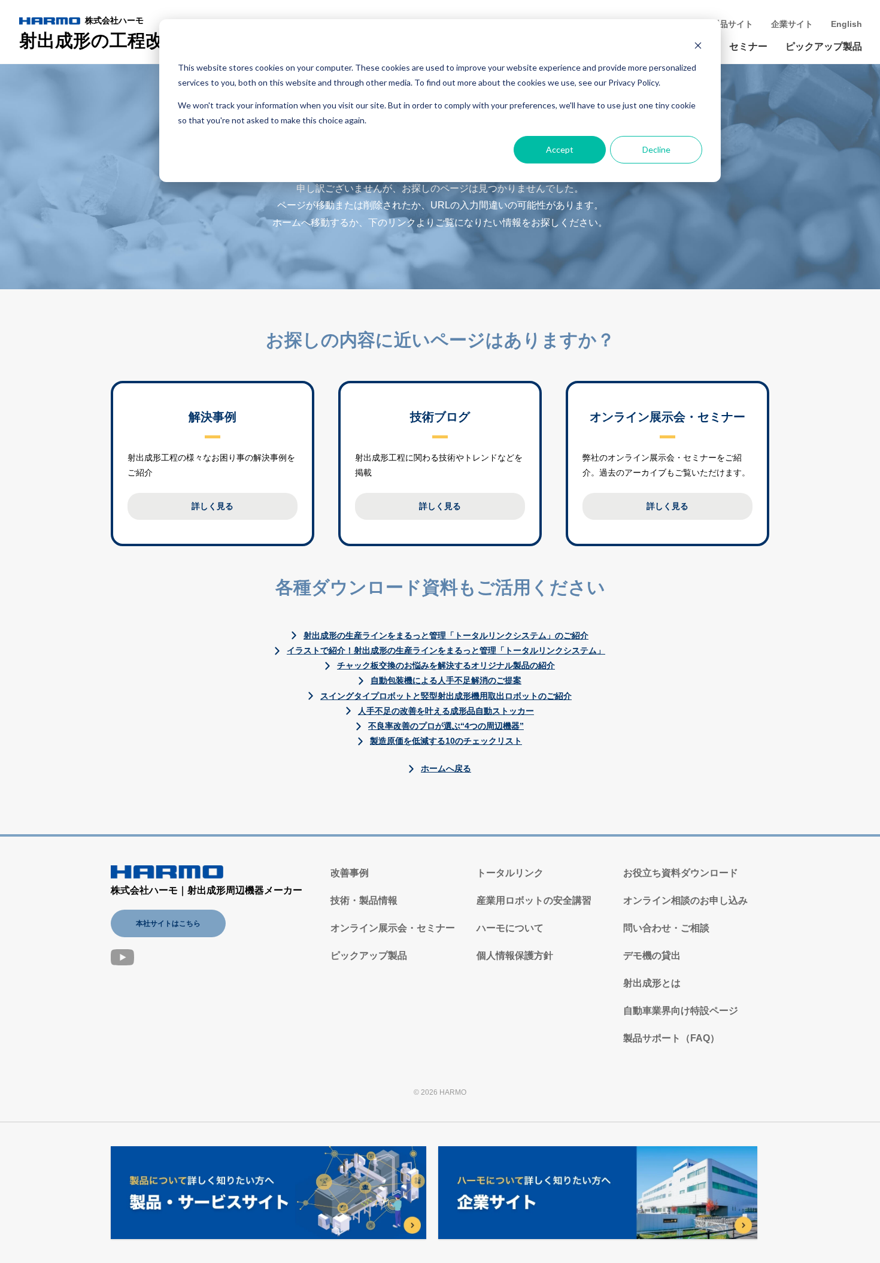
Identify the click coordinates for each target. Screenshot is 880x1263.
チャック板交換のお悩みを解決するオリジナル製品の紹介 (446, 665)
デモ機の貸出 (652, 955)
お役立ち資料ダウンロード (680, 873)
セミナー (748, 46)
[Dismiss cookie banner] (698, 45)
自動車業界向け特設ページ (680, 1010)
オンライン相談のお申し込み (685, 900)
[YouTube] (122, 957)
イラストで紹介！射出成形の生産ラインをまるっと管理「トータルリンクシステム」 (446, 650)
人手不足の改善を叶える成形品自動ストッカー (446, 711)
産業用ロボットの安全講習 (534, 900)
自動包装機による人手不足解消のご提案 (446, 680)
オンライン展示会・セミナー (392, 928)
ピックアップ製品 (823, 46)
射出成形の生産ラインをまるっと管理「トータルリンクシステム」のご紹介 (446, 635)
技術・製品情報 (363, 900)
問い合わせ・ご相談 (666, 928)
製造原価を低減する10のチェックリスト (446, 741)
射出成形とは (652, 983)
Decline (656, 149)
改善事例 (349, 873)
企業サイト (792, 24)
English (846, 24)
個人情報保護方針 (515, 955)
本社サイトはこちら (168, 923)
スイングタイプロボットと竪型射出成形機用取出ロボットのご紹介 (446, 696)
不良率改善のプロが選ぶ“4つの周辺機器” (446, 726)
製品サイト (732, 24)
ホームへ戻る (446, 768)
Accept (559, 149)
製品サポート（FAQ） (671, 1038)
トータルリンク (510, 873)
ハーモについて (510, 928)
